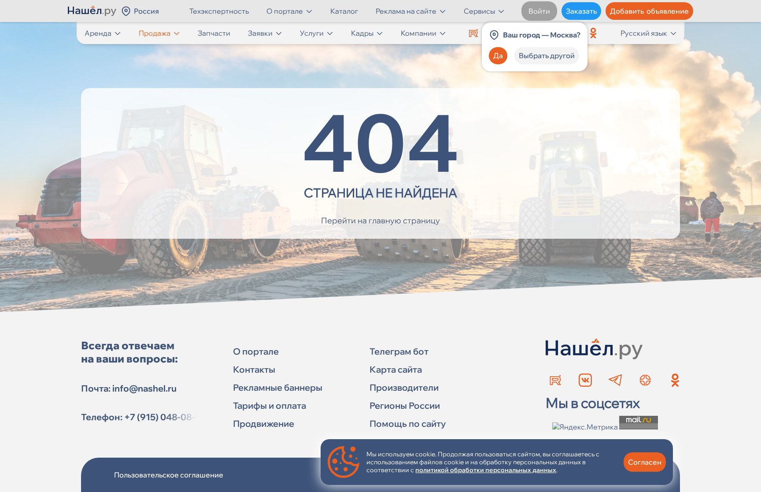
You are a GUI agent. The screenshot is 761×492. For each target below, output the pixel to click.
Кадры (362, 33)
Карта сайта (395, 369)
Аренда (98, 33)
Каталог (344, 11)
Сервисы (479, 11)
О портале (284, 11)
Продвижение (263, 423)
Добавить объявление (649, 11)
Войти (539, 11)
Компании (418, 33)
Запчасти (214, 33)
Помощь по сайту (407, 423)
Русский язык (644, 33)
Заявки (260, 33)
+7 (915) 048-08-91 (164, 416)
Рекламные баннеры (277, 387)
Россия (146, 11)
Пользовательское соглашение (168, 474)
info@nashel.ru (144, 388)
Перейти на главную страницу (380, 220)
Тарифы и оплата (269, 405)
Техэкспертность (219, 11)
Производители (404, 387)
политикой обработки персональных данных (485, 470)
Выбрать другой (547, 55)
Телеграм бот (399, 351)
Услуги (312, 33)
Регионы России (404, 405)
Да (498, 55)
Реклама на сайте (406, 11)
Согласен (644, 462)
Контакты (254, 369)
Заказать (581, 11)
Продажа (154, 33)
